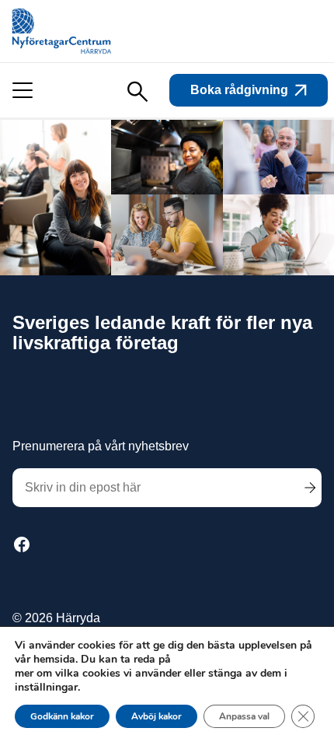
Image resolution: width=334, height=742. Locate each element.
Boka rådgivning (239, 89)
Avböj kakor (156, 716)
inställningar (46, 688)
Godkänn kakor (62, 716)
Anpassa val (244, 716)
